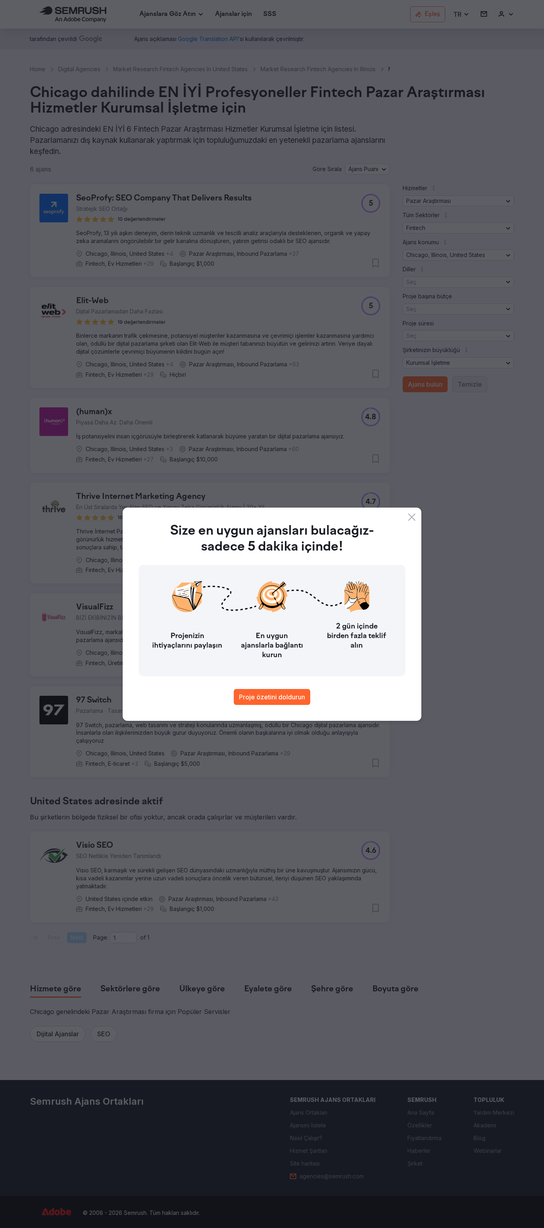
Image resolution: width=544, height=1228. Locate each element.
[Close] (411, 517)
